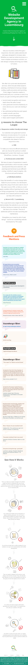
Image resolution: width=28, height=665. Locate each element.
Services (11, 655)
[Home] (14, 9)
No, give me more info (19, 663)
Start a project (17, 656)
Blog (23, 655)
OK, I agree (6, 663)
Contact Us (10, 656)
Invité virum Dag (7, 340)
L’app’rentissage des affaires (10, 351)
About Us (5, 655)
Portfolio (17, 655)
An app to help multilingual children (12, 326)
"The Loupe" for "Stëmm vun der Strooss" (13, 362)
